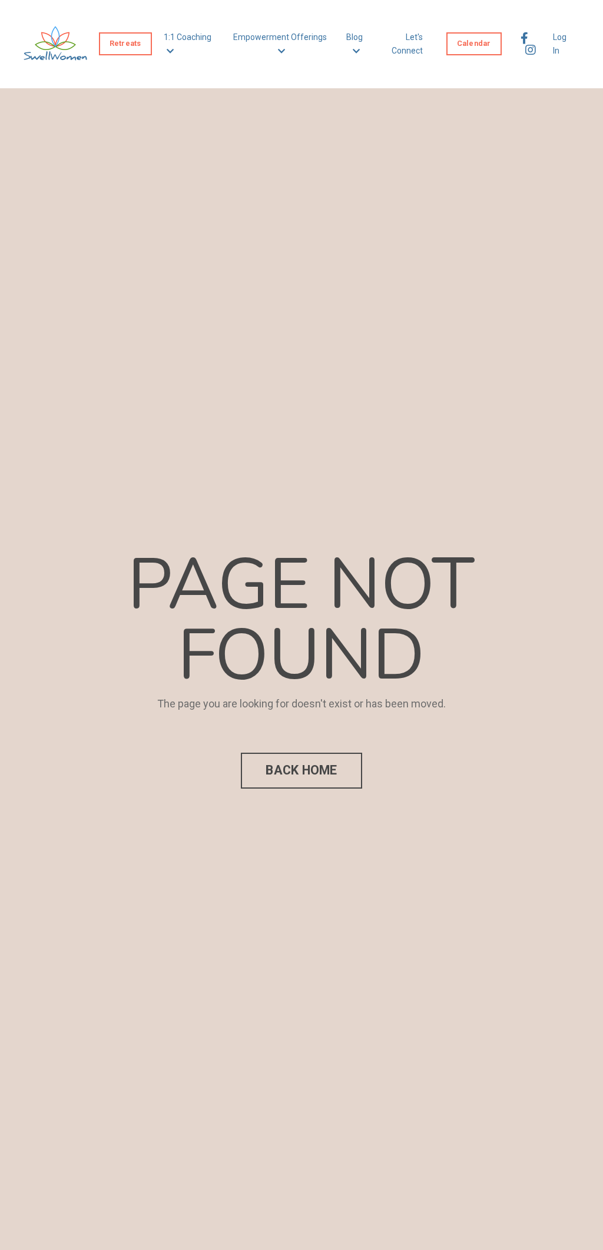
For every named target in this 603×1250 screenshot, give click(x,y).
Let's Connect (407, 43)
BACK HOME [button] (301, 770)
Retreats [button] (125, 43)
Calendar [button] (474, 43)
